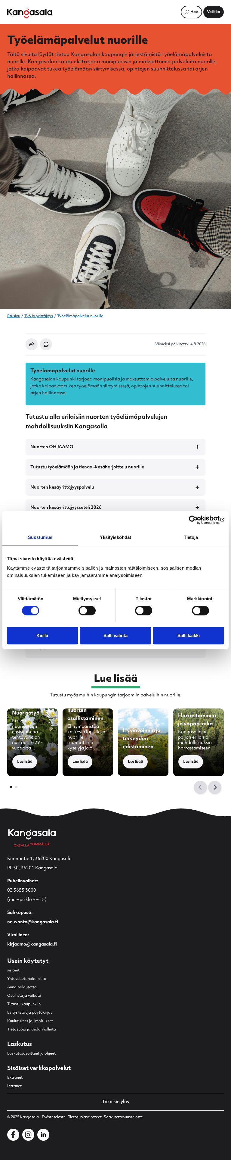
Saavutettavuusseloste (123, 1117)
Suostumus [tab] (40, 537)
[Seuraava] (214, 787)
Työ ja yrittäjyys (38, 316)
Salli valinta (115, 635)
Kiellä (42, 635)
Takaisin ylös (115, 1102)
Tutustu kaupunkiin (24, 1004)
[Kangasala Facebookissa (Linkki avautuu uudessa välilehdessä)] (13, 1135)
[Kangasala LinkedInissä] (43, 1135)
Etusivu (13, 316)
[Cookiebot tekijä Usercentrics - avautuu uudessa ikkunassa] (197, 519)
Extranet (15, 1078)
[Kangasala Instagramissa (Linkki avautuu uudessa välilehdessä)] (28, 1135)
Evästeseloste (53, 1117)
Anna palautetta (22, 987)
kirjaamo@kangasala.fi (32, 944)
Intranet (14, 1086)
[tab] (11, 787)
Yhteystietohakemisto (26, 979)
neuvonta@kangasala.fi (32, 922)
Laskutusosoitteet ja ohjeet (31, 1054)
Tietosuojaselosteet (85, 1117)
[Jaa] (32, 344)
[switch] (87, 610)
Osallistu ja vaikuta (24, 996)
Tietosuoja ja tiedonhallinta (31, 1029)
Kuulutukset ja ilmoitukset (30, 1021)
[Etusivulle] (29, 13)
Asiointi (13, 970)
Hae (194, 12)
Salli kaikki (188, 635)
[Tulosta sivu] (46, 344)
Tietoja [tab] (191, 537)
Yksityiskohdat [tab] (115, 537)
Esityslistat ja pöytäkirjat (29, 1013)
